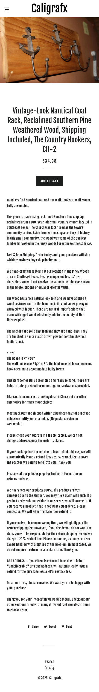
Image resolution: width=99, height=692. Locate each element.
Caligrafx (55, 678)
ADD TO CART (49, 181)
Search (49, 661)
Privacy (50, 668)
